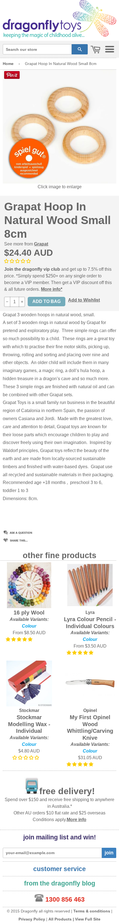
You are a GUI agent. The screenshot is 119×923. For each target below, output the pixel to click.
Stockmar (29, 710)
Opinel (90, 710)
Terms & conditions (91, 911)
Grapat (41, 244)
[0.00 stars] (18, 261)
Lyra (90, 612)
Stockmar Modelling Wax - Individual (29, 724)
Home (8, 63)
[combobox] (37, 49)
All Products (60, 919)
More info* (51, 289)
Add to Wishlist (84, 300)
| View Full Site (86, 919)
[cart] (95, 50)
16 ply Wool (29, 613)
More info (76, 819)
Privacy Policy (32, 919)
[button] (19, 639)
